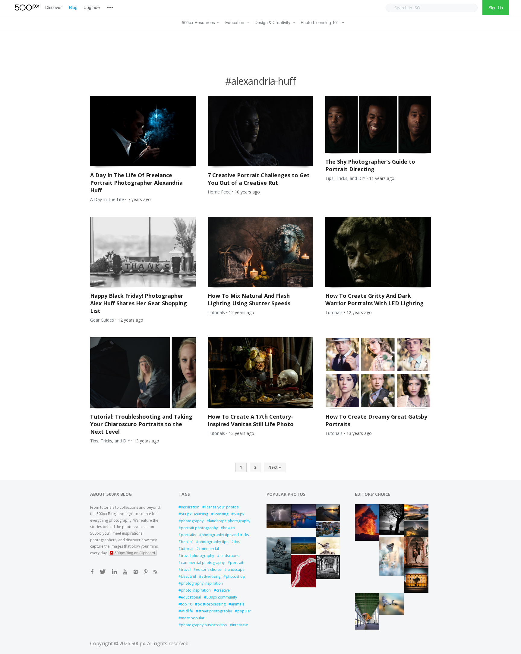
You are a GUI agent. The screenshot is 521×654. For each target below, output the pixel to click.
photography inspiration (202, 583)
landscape (236, 569)
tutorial (187, 548)
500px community (222, 597)
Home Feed (219, 192)
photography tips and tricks (225, 534)
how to (229, 527)
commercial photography (203, 562)
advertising (210, 576)
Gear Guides (102, 320)
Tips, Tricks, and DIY (345, 178)
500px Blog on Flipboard (135, 552)
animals (237, 604)
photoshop (235, 576)
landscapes (229, 555)
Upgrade (92, 7)
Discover (53, 7)
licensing (220, 514)
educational (191, 597)
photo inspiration (196, 590)
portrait (236, 562)
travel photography (197, 555)
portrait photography (199, 527)
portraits (188, 534)
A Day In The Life (107, 199)
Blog (73, 7)
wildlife (187, 611)
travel (186, 569)
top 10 (186, 604)
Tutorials (216, 312)
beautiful (188, 576)
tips (237, 541)
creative (223, 590)
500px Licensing (194, 514)
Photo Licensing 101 (320, 22)
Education (234, 22)
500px (239, 514)
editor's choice (208, 569)
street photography (215, 611)
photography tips (213, 541)
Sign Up (495, 8)
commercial (209, 548)
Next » (274, 467)
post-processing (211, 604)
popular (244, 611)
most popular (192, 618)
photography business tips (204, 624)
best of (187, 541)
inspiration (190, 507)
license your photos (221, 507)
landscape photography (229, 521)
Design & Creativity (272, 22)
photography (192, 521)
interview (240, 624)
